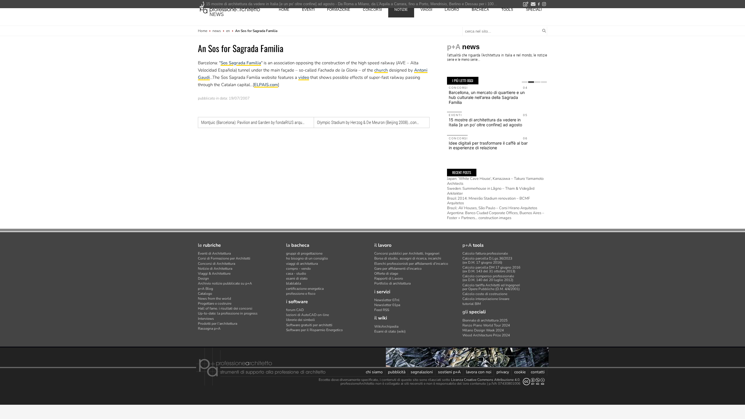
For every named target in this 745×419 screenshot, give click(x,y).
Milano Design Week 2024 (483, 330)
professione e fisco (300, 293)
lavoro (452, 10)
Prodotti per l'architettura (217, 323)
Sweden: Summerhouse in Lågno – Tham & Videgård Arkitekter (490, 191)
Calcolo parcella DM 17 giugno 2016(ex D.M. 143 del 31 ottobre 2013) (491, 269)
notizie (401, 10)
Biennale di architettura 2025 (485, 320)
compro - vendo (298, 268)
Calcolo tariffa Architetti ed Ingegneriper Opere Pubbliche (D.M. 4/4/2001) (491, 287)
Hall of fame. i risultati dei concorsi (225, 308)
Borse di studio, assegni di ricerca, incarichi (407, 258)
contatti (537, 372)
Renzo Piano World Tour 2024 (486, 325)
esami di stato (297, 278)
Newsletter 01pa (387, 305)
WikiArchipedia (386, 326)
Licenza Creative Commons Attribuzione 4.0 (485, 379)
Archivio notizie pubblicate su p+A (225, 283)
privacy (502, 372)
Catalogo (205, 293)
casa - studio (296, 273)
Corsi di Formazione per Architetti (224, 258)
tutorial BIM (471, 303)
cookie (520, 372)
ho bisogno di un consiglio (307, 258)
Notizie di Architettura (215, 268)
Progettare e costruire (214, 303)
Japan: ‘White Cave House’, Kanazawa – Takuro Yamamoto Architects (495, 181)
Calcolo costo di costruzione (484, 294)
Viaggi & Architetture (214, 273)
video (303, 77)
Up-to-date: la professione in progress (228, 313)
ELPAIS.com (266, 85)
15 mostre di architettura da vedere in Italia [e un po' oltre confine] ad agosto (485, 122)
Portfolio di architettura (392, 283)
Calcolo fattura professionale (485, 253)
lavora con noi (478, 372)
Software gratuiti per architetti (309, 325)
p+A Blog (205, 288)
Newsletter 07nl (387, 300)
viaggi (426, 10)
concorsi (372, 10)
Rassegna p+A (209, 328)
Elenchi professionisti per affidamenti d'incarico (411, 263)
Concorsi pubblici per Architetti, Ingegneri (406, 253)
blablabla (293, 283)
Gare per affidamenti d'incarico (398, 268)
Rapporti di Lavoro (388, 278)
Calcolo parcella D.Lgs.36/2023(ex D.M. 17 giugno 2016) (487, 260)
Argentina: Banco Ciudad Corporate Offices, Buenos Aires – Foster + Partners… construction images (495, 215)
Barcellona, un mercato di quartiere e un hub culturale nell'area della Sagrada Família (487, 97)
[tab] (525, 82)
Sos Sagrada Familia (241, 63)
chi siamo (374, 372)
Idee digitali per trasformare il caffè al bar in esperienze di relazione (488, 145)
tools (507, 10)
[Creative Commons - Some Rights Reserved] (533, 381)
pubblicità (396, 372)
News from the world (214, 298)
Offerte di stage (386, 273)
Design (203, 278)
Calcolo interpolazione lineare (485, 299)
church (381, 70)
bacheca (480, 10)
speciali (534, 10)
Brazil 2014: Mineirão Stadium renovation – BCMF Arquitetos (488, 201)
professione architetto (229, 9)
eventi (308, 10)
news (217, 14)
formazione (338, 10)
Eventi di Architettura (214, 253)
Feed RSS (381, 310)
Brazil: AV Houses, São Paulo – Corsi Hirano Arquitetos (492, 208)
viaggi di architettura (302, 263)
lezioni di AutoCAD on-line (307, 315)
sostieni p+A (449, 372)
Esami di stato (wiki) (390, 331)
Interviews (206, 318)
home (284, 10)
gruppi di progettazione (304, 253)
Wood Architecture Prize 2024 (486, 335)
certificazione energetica (305, 288)
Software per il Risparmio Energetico (314, 330)
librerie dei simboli (300, 319)
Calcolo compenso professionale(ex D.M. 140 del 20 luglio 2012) (488, 278)
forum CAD (295, 310)
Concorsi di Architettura (216, 263)
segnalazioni (422, 372)
